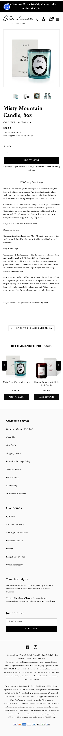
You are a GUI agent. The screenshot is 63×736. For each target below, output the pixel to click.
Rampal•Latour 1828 (15, 557)
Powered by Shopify (40, 655)
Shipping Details (13, 454)
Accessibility (11, 486)
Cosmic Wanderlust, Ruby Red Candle (46, 383)
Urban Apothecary (14, 565)
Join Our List (15, 613)
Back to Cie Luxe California (34, 328)
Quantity (7, 146)
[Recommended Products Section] (0, 339)
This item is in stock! (12, 133)
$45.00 (7, 128)
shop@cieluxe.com (40, 693)
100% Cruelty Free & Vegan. (31, 182)
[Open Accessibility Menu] (7, 7)
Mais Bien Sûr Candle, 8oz (16, 382)
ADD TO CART (16, 397)
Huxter (9, 549)
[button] (31, 629)
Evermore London (14, 541)
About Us (10, 437)
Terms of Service (13, 470)
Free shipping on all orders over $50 (18, 136)
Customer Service (17, 421)
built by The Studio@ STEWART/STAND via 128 (38, 657)
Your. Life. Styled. (17, 579)
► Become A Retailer (16, 494)
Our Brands (14, 508)
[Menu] (57, 19)
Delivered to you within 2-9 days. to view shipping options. (31, 168)
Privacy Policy (12, 478)
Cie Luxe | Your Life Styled (21, 655)
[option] (16, 96)
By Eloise (10, 517)
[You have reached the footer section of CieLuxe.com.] (3, 417)
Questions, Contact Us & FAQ (19, 429)
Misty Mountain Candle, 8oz (23, 112)
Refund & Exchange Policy (18, 461)
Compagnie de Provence (17, 533)
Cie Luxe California (17, 122)
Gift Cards (11, 445)
